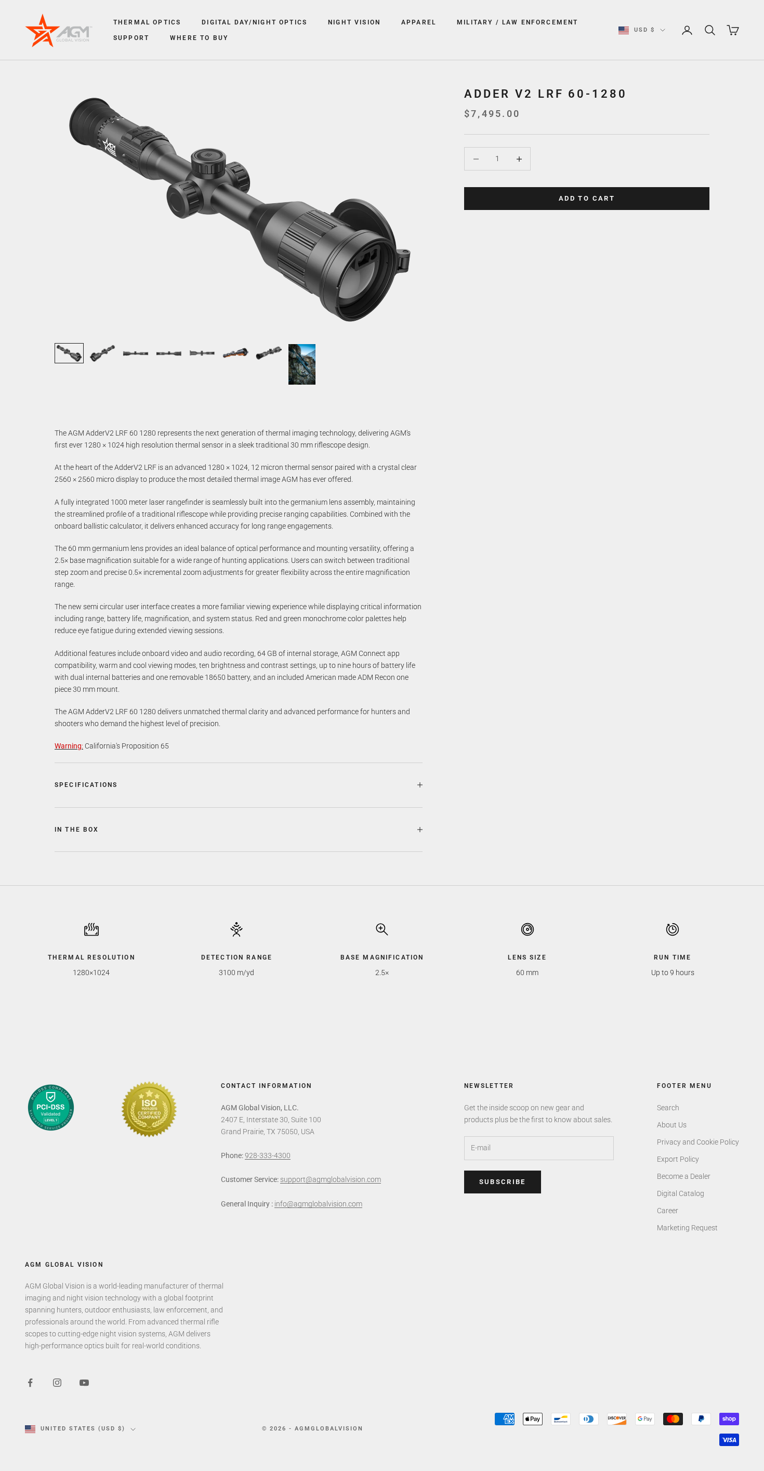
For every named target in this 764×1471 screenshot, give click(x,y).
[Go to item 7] (268, 353)
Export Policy (678, 1159)
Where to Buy (199, 38)
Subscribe (502, 1182)
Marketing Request (687, 1228)
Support (131, 38)
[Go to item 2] (102, 353)
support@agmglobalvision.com (330, 1179)
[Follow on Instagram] (57, 1382)
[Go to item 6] (235, 353)
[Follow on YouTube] (84, 1382)
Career (667, 1210)
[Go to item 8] (302, 364)
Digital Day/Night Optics (254, 22)
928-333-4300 (268, 1155)
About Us (672, 1125)
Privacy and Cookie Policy (698, 1142)
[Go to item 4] (168, 353)
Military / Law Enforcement (517, 22)
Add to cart (587, 199)
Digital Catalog (680, 1193)
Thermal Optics (147, 22)
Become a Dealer (683, 1176)
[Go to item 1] (69, 353)
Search (668, 1108)
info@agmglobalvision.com (318, 1204)
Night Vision (354, 22)
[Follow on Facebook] (30, 1382)
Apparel (418, 22)
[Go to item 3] (135, 353)
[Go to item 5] (202, 353)
